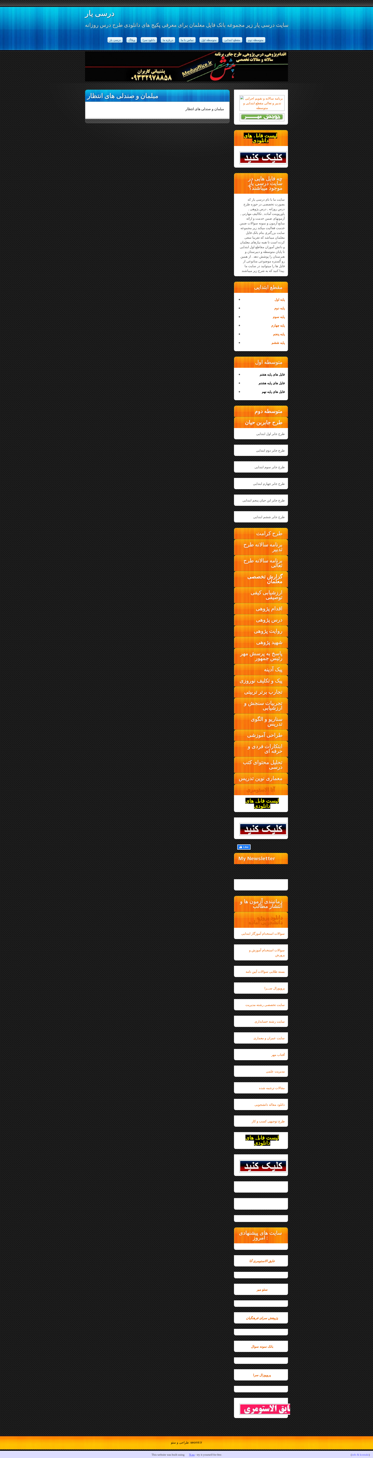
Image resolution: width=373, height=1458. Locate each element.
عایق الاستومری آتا (262, 1260)
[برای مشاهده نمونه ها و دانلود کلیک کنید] (262, 157)
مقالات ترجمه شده (272, 1087)
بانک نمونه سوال (262, 1346)
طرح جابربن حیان (264, 422)
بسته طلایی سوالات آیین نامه (265, 971)
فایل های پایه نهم (273, 391)
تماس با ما (187, 40)
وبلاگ (131, 40)
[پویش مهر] (262, 117)
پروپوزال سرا (262, 1374)
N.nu (192, 1454)
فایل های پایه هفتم (272, 374)
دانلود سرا (149, 40)
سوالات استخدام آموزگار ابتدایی (263, 933)
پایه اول (280, 299)
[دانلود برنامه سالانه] (262, 107)
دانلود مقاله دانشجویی (269, 1104)
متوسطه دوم (255, 40)
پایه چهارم (278, 325)
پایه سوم (279, 316)
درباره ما (168, 40)
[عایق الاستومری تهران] (262, 1409)
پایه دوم (279, 308)
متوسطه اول (209, 40)
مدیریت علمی (275, 1071)
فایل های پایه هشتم (272, 383)
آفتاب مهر (278, 1054)
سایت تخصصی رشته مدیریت (265, 1004)
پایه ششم (278, 342)
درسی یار (100, 13)
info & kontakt (360, 1454)
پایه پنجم (279, 334)
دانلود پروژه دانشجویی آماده (265, 919)
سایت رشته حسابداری (269, 1021)
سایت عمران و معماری (269, 1038)
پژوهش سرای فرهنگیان (262, 1317)
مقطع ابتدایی (232, 40)
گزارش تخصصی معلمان (265, 579)
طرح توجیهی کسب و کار (268, 1121)
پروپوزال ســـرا (274, 988)
